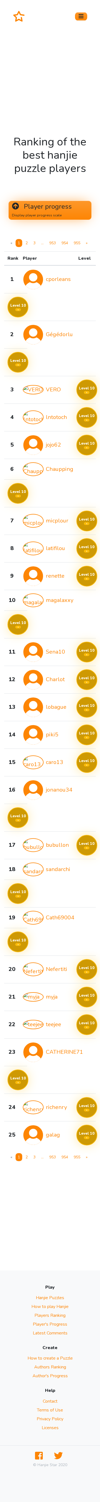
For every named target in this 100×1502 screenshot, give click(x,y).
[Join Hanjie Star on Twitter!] (59, 1456)
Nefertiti (56, 969)
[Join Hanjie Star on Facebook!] (40, 1456)
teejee (53, 1024)
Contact (50, 1401)
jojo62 (53, 445)
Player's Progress (50, 1324)
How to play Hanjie (50, 1307)
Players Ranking (50, 1315)
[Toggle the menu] (81, 16)
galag (53, 1135)
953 (52, 243)
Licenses (50, 1428)
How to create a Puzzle (50, 1358)
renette (55, 576)
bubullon (57, 845)
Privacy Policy (50, 1419)
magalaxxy (59, 600)
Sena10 (55, 652)
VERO (53, 389)
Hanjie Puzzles (50, 1298)
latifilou (55, 548)
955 (77, 243)
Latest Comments (50, 1333)
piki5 (52, 734)
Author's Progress (50, 1376)
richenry (56, 1107)
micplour (57, 520)
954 (64, 243)
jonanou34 (59, 790)
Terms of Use (50, 1410)
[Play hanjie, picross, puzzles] (21, 16)
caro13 (54, 762)
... (42, 243)
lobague (56, 707)
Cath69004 (60, 917)
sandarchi (58, 869)
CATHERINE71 (64, 1052)
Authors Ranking (50, 1367)
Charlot (55, 679)
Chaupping (59, 469)
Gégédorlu (59, 334)
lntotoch (56, 417)
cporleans (58, 279)
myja (52, 997)
